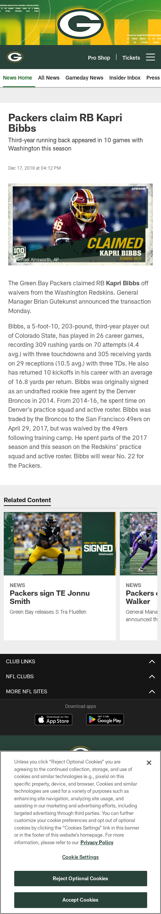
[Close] (149, 762)
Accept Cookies (81, 900)
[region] (80, 832)
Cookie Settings (80, 857)
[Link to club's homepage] (15, 54)
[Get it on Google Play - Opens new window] (105, 723)
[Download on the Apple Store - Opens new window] (53, 720)
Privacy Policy (96, 842)
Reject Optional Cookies (81, 878)
